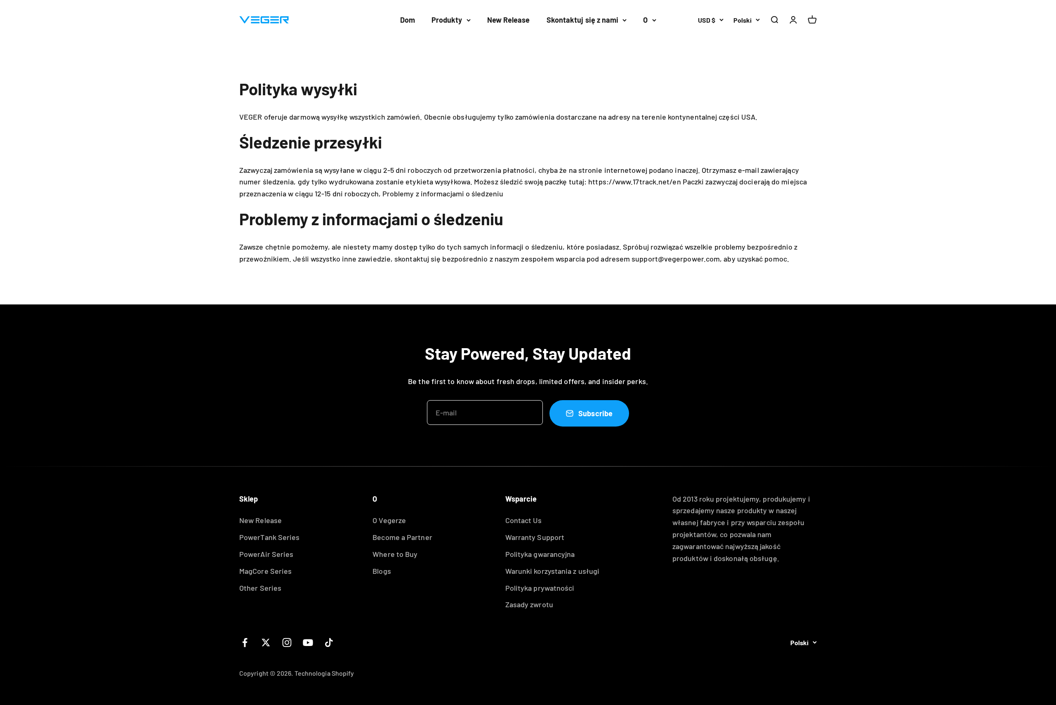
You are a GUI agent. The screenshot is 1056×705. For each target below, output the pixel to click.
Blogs (381, 570)
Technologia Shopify (324, 673)
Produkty (446, 19)
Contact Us (523, 520)
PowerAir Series (266, 554)
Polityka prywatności (540, 587)
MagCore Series (265, 570)
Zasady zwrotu (529, 604)
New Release (508, 19)
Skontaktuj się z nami (583, 19)
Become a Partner (402, 537)
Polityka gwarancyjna (540, 554)
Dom (407, 19)
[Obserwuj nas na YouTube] (308, 642)
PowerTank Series (269, 537)
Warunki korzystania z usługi (552, 570)
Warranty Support (534, 537)
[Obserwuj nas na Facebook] (244, 642)
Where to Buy (394, 554)
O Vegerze (389, 520)
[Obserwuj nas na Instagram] (286, 642)
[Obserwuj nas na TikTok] (329, 642)
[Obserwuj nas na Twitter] (265, 642)
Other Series (260, 587)
